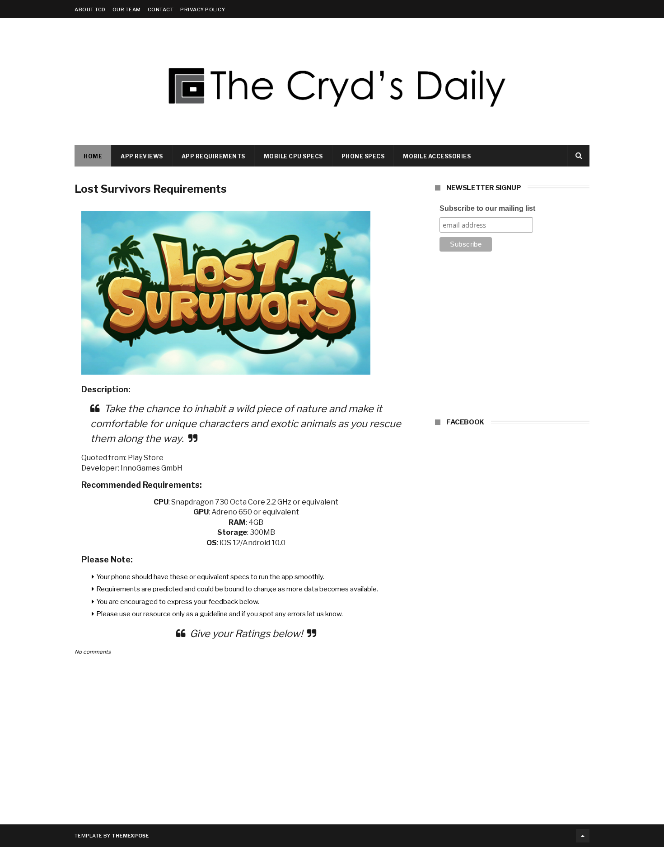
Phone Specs (363, 156)
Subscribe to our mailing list (487, 208)
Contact (161, 9)
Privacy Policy (202, 9)
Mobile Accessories (437, 156)
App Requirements (213, 156)
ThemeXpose (130, 836)
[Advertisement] (512, 337)
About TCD (90, 9)
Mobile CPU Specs (293, 156)
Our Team (126, 9)
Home (93, 156)
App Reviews (142, 156)
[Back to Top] (582, 835)
